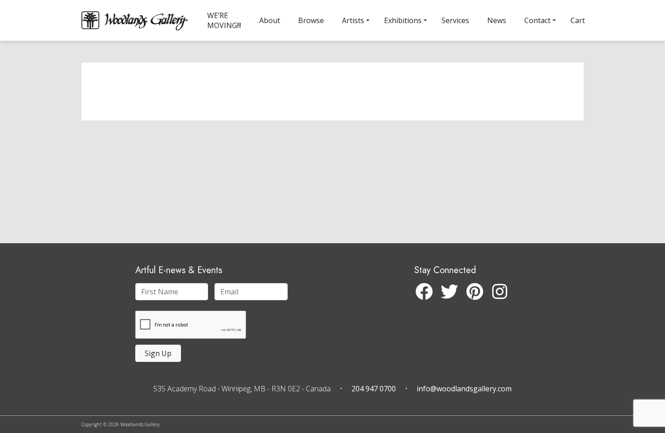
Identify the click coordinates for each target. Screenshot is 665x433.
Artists (353, 20)
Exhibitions (403, 20)
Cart (577, 20)
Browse (311, 20)
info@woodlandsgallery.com (464, 389)
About (269, 20)
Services (455, 20)
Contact (537, 20)
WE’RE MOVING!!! (224, 20)
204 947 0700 (374, 389)
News (496, 20)
